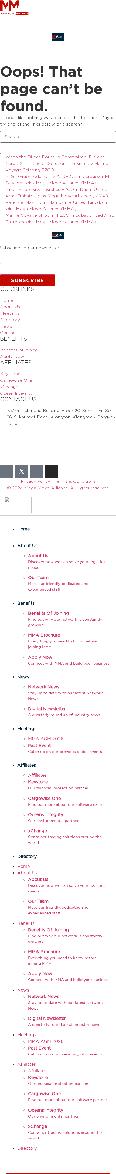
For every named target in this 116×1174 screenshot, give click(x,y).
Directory (27, 856)
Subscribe (27, 280)
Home (23, 529)
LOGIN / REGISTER (16, 30)
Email (7, 260)
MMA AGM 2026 (45, 738)
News (23, 676)
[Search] (5, 148)
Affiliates (26, 765)
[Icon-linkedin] (36, 471)
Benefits (26, 603)
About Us (27, 545)
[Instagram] (51, 471)
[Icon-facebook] (6, 471)
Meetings (26, 728)
